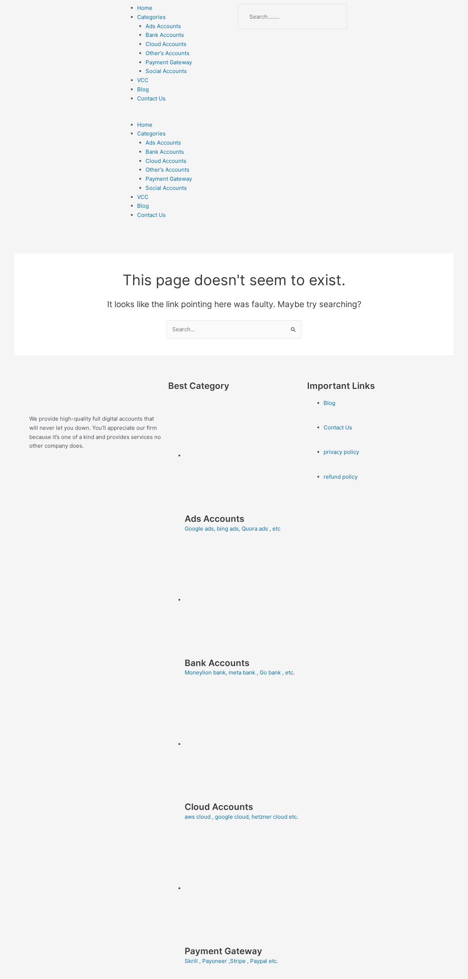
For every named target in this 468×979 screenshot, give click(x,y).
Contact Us (151, 98)
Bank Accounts (165, 34)
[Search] (334, 16)
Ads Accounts (163, 26)
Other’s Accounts (167, 53)
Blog (143, 89)
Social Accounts (166, 71)
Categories (151, 17)
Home (144, 7)
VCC (142, 80)
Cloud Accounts (166, 44)
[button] (175, 116)
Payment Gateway (169, 62)
